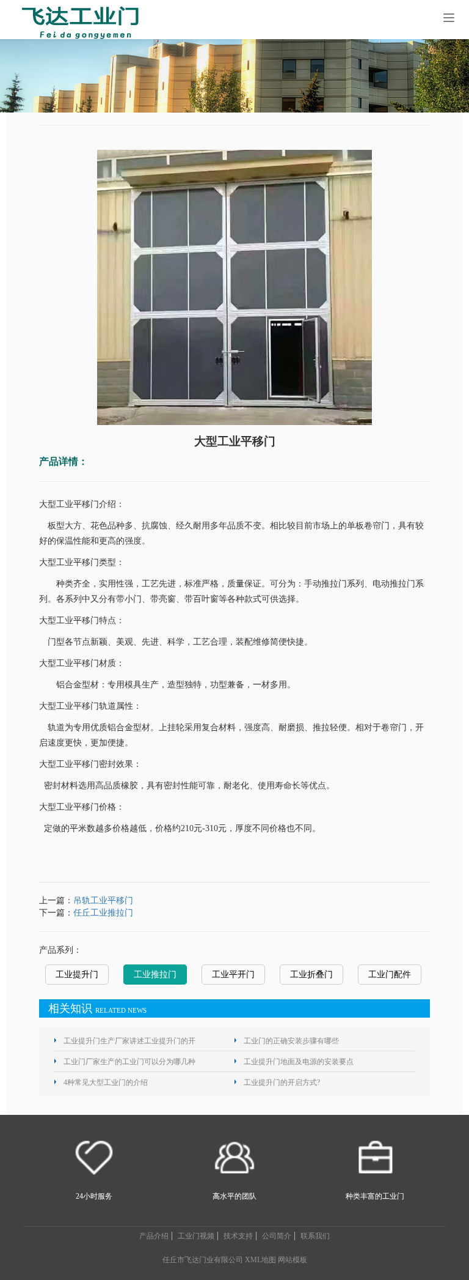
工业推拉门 (155, 974)
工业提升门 (77, 974)
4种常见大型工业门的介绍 (106, 1082)
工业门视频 (196, 1236)
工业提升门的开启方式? (282, 1082)
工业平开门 (233, 974)
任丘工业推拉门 (103, 912)
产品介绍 (154, 1236)
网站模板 (292, 1260)
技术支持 (238, 1236)
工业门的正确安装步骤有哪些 (291, 1041)
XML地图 (260, 1260)
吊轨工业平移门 (103, 900)
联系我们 (315, 1236)
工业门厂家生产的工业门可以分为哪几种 (129, 1061)
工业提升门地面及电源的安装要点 (299, 1061)
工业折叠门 (311, 974)
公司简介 (276, 1236)
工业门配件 (389, 974)
